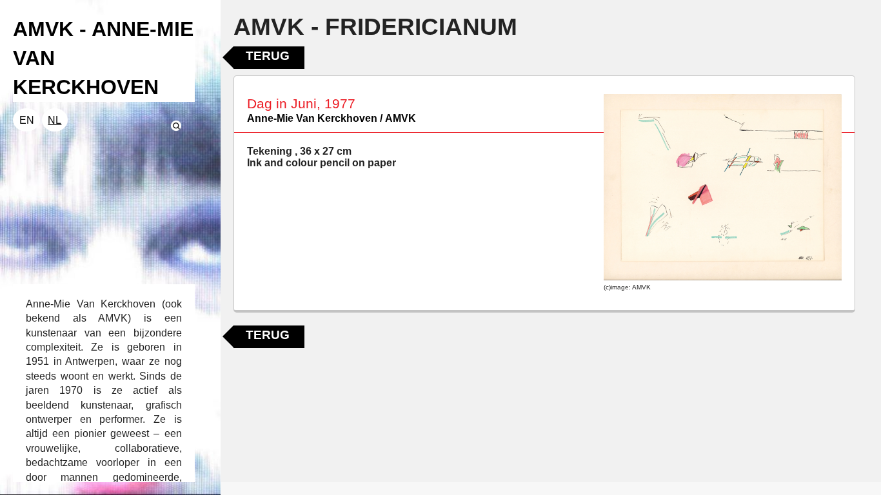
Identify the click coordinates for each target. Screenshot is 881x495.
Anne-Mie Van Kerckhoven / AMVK (331, 118)
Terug (268, 56)
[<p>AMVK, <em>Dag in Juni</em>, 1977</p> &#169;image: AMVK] (723, 187)
